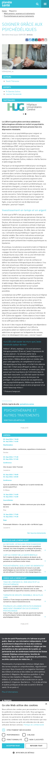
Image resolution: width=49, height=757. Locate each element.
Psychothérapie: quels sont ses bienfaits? (23, 566)
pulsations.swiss (27, 404)
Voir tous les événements (36, 533)
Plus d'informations (10, 692)
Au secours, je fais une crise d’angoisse (22, 544)
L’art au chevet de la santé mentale (20, 555)
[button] (27, 40)
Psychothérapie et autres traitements (19, 16)
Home (4, 11)
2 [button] (25, 114)
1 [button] (23, 114)
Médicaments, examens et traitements (19, 13)
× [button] (46, 704)
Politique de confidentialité (34, 725)
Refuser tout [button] (36, 746)
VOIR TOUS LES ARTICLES (14, 420)
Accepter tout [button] (13, 746)
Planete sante (6, 4)
